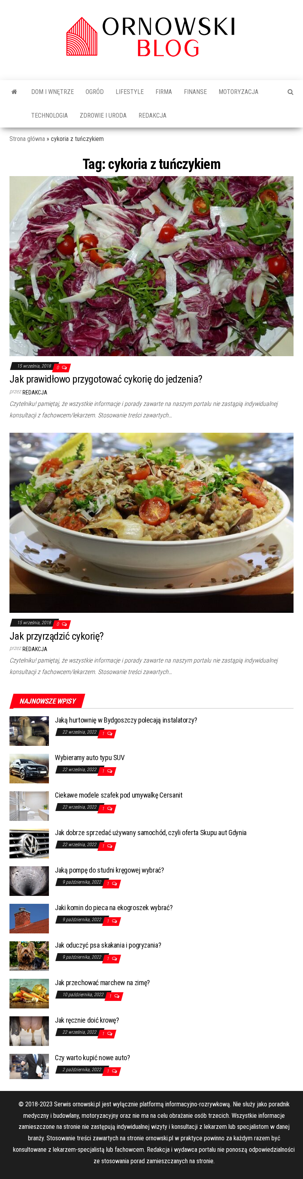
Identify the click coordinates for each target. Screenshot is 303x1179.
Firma (163, 92)
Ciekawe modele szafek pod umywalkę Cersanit (119, 795)
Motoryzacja (238, 92)
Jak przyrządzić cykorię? (56, 636)
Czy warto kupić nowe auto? (92, 1057)
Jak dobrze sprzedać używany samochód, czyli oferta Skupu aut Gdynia (151, 832)
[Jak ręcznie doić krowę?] (29, 1030)
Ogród (95, 92)
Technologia (49, 115)
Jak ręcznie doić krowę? (87, 1020)
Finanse (195, 92)
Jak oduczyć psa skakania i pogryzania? (108, 945)
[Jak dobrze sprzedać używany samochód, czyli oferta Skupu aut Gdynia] (29, 843)
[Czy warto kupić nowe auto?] (29, 1066)
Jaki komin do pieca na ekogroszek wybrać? (113, 907)
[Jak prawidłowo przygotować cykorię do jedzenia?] (151, 265)
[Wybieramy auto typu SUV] (29, 768)
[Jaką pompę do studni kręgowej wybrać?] (29, 880)
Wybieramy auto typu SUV (90, 757)
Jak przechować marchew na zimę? (102, 982)
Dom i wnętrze (52, 92)
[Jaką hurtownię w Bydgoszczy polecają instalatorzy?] (29, 730)
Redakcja (152, 115)
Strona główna (27, 139)
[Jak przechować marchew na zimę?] (29, 993)
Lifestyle (130, 92)
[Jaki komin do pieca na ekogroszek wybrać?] (29, 918)
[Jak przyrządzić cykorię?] (151, 522)
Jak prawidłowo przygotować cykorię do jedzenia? (105, 379)
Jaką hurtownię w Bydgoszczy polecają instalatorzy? (126, 720)
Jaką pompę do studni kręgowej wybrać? (109, 870)
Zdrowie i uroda (103, 115)
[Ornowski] (14, 92)
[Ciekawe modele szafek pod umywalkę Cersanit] (29, 805)
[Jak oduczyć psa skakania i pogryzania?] (29, 955)
